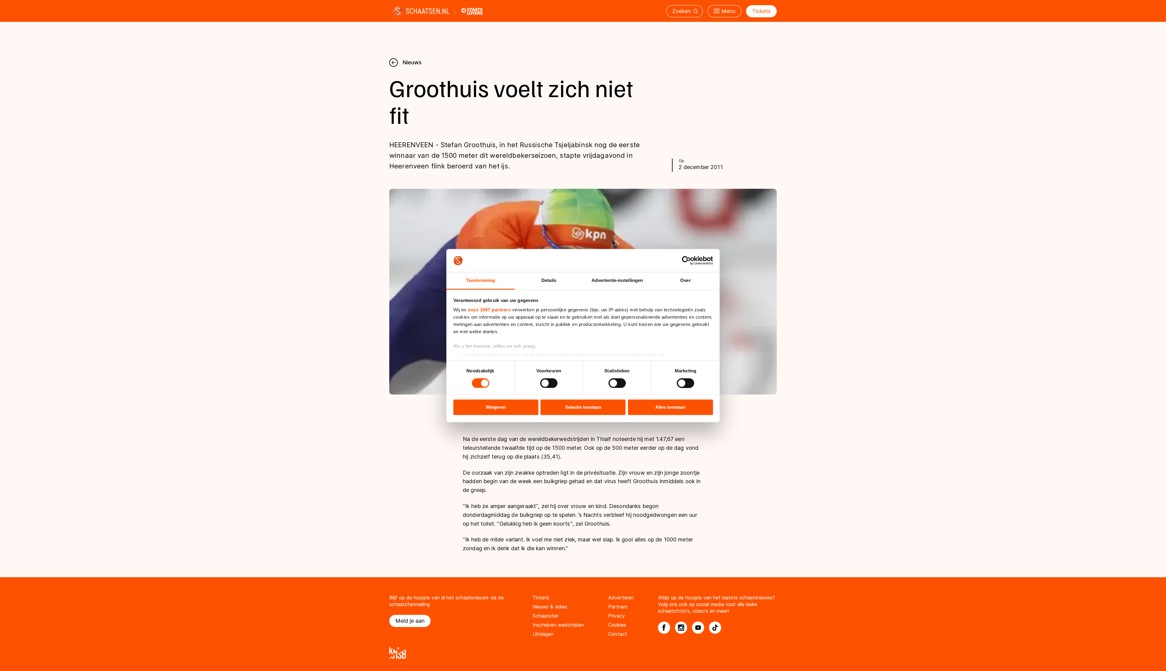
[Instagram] (681, 628)
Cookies (617, 625)
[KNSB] (583, 653)
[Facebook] (664, 628)
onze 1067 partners (489, 310)
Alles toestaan (670, 407)
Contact (617, 634)
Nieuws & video (550, 607)
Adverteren (621, 598)
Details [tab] (548, 280)
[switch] (548, 383)
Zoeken (681, 11)
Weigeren (496, 407)
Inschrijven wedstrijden (558, 625)
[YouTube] (698, 628)
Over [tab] (685, 280)
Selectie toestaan (583, 407)
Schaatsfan (546, 616)
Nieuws (412, 62)
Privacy (616, 616)
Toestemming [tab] (480, 280)
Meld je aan (409, 621)
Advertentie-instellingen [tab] (617, 280)
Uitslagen (543, 634)
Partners (618, 607)
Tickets (761, 11)
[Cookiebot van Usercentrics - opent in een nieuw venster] (686, 260)
